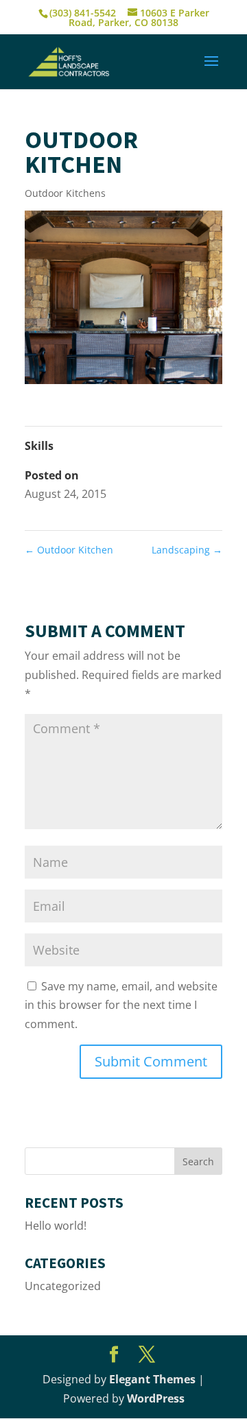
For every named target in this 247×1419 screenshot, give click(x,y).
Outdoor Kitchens (65, 193)
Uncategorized (63, 1285)
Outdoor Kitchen (69, 549)
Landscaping (187, 549)
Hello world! (55, 1225)
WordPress (156, 1398)
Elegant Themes (152, 1379)
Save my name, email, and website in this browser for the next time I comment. (121, 1005)
